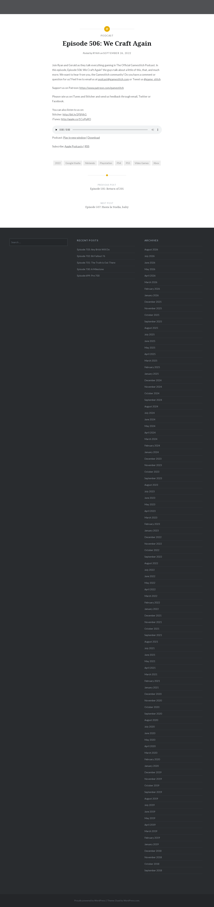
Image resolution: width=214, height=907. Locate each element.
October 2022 (151, 550)
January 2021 (151, 687)
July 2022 (149, 569)
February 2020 (152, 759)
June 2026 (149, 262)
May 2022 (149, 582)
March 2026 (150, 282)
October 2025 (151, 314)
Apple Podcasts (74, 146)
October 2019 (151, 785)
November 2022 (153, 543)
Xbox (156, 163)
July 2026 (149, 256)
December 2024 (153, 380)
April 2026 (150, 275)
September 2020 (153, 713)
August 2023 (151, 484)
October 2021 (151, 628)
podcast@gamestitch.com (113, 79)
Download (94, 137)
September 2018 (153, 870)
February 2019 (152, 837)
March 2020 (150, 752)
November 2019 (153, 778)
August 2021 (151, 641)
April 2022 (150, 589)
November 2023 (153, 465)
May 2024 (149, 426)
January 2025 (151, 373)
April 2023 (150, 511)
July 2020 (149, 726)
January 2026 (151, 295)
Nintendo (90, 163)
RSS (87, 146)
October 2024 (151, 393)
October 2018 (151, 863)
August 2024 (151, 406)
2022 (58, 163)
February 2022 (152, 602)
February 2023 (152, 524)
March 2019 (150, 831)
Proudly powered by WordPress (89, 900)
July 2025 (149, 334)
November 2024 (153, 386)
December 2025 (153, 301)
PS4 (119, 163)
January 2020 (151, 765)
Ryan (96, 53)
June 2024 (149, 419)
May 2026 (149, 269)
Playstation (106, 163)
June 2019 (149, 811)
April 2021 (150, 667)
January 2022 (151, 608)
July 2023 (149, 491)
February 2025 (152, 367)
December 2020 (153, 693)
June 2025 (149, 341)
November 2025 (153, 308)
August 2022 (151, 563)
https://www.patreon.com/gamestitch (101, 88)
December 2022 (153, 537)
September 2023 (153, 478)
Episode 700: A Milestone (90, 269)
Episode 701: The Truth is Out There (96, 262)
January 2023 (151, 530)
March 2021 (150, 674)
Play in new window (74, 137)
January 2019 (151, 844)
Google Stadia (72, 163)
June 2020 (149, 733)
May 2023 (149, 504)
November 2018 (153, 857)
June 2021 (149, 654)
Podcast (107, 35)
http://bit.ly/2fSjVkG (75, 114)
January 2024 (151, 452)
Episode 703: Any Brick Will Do (93, 249)
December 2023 (153, 458)
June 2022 (149, 576)
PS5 (128, 163)
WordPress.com (131, 900)
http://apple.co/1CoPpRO (76, 119)
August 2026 (151, 249)
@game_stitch (152, 79)
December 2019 (153, 772)
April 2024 (150, 432)
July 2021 (149, 648)
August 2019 (151, 798)
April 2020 (150, 746)
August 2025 (151, 327)
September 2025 (153, 321)
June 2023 (149, 497)
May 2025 (149, 347)
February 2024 (152, 445)
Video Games (142, 163)
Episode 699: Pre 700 (88, 275)
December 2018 (153, 850)
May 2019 (149, 818)
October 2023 (151, 471)
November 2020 (153, 700)
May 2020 (149, 739)
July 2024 (149, 412)
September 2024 (153, 399)
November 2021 (153, 622)
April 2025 (150, 354)
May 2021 (149, 661)
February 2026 (152, 288)
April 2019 (150, 824)
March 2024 (150, 439)
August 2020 (151, 720)
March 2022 (150, 595)
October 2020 (151, 707)
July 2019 (149, 805)
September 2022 (153, 556)
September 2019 (153, 792)
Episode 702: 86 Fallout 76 (91, 256)
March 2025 (150, 360)
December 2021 (153, 615)
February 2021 (152, 680)
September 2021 (153, 635)
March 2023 (150, 517)
